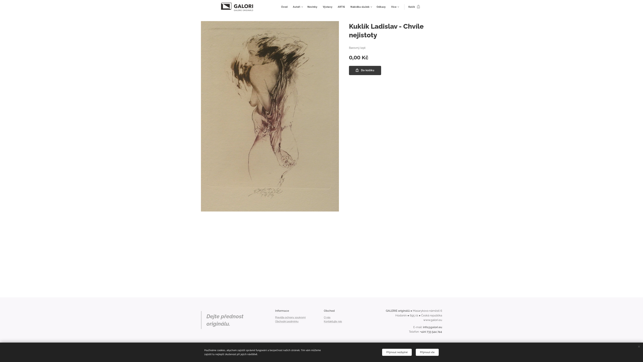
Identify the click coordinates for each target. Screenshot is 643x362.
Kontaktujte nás (333, 321)
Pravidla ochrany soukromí (290, 317)
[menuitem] (285, 7)
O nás (327, 317)
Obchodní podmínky (287, 321)
